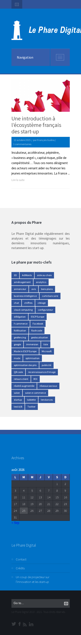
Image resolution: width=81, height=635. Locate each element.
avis (33, 289)
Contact (21, 559)
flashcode (36, 330)
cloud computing (23, 309)
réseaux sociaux (48, 385)
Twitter (31, 406)
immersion (32, 344)
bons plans (47, 289)
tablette (31, 399)
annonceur (20, 289)
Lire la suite (17, 180)
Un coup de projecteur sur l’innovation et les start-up (32, 579)
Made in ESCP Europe (25, 351)
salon (17, 392)
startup (18, 399)
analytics (41, 282)
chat (16, 302)
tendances (47, 399)
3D (15, 275)
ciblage (42, 302)
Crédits (20, 568)
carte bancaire (50, 296)
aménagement (22, 282)
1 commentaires (22, 144)
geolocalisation (39, 337)
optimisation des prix (25, 365)
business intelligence (25, 296)
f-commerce (20, 323)
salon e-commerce (35, 392)
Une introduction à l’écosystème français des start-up (36, 125)
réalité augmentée (24, 385)
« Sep (15, 523)
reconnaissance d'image (42, 372)
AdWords (27, 275)
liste (45, 344)
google (17, 344)
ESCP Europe (37, 316)
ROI (35, 379)
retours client (21, 379)
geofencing (20, 337)
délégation (20, 316)
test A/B (18, 406)
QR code (18, 372)
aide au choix (44, 275)
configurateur (45, 309)
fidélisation (20, 330)
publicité (46, 365)
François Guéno (45, 140)
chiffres (28, 302)
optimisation (32, 358)
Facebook (38, 323)
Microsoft (47, 351)
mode (17, 358)
